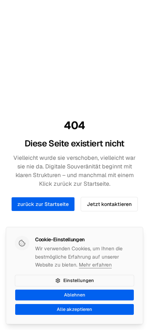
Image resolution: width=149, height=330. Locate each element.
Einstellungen (78, 280)
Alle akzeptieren (74, 309)
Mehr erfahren (95, 264)
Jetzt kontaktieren (109, 204)
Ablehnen (74, 295)
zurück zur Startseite (43, 204)
